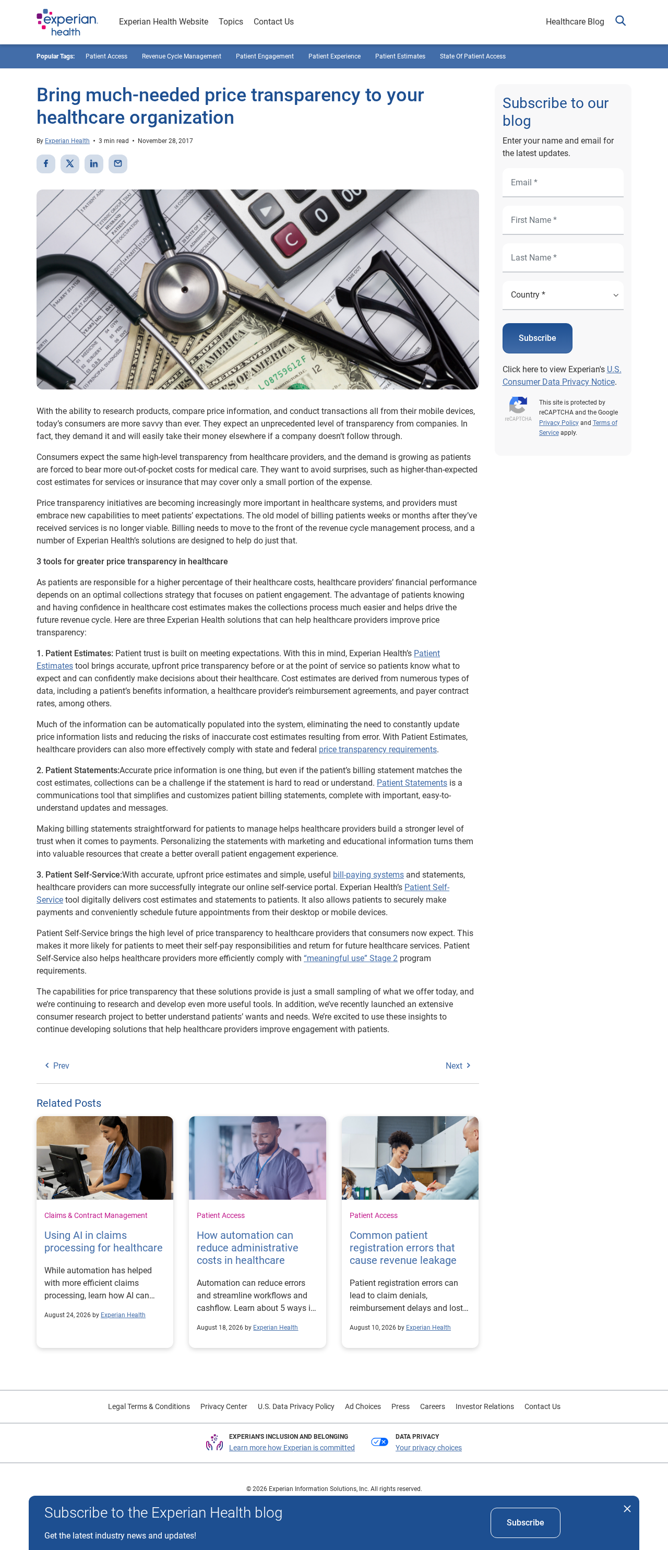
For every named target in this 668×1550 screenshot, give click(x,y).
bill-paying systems (368, 875)
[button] (620, 22)
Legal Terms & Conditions (149, 1406)
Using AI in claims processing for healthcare (103, 1241)
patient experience (334, 56)
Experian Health (67, 141)
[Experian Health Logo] (67, 22)
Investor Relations (485, 1406)
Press (400, 1406)
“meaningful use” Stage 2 (351, 958)
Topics (231, 22)
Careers (432, 1406)
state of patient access (473, 56)
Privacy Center (223, 1406)
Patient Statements (412, 783)
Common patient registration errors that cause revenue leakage (403, 1248)
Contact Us (274, 22)
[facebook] (46, 164)
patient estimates (400, 56)
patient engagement (265, 56)
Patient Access (221, 1215)
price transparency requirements (378, 749)
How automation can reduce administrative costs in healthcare (248, 1248)
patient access (106, 56)
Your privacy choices (429, 1447)
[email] (118, 164)
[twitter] (70, 164)
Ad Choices (363, 1406)
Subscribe (537, 338)
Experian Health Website (163, 22)
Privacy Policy (559, 423)
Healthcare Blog (575, 22)
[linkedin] (94, 164)
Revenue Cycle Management (181, 56)
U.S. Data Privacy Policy (296, 1406)
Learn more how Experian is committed (292, 1447)
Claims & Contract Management (96, 1215)
